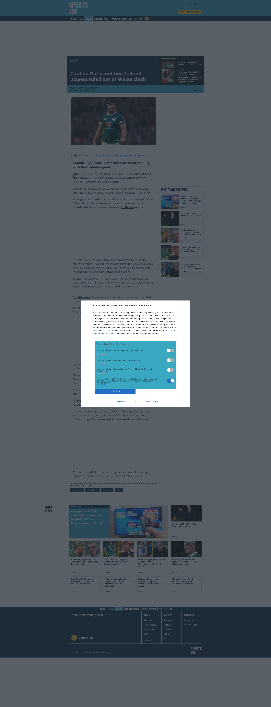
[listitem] (135, 344)
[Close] (184, 306)
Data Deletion (119, 401)
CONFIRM (115, 391)
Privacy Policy (151, 401)
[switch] (170, 350)
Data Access (135, 401)
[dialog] (135, 353)
